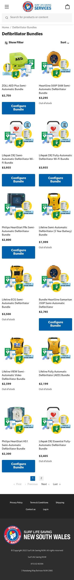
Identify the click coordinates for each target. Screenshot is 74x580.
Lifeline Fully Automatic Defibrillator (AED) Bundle (54, 374)
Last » (57, 484)
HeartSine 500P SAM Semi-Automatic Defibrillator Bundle (55, 90)
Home (5, 27)
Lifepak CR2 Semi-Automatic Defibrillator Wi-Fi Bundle (18, 159)
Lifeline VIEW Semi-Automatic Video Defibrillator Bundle (13, 376)
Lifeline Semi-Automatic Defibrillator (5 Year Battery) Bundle (55, 231)
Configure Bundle (18, 108)
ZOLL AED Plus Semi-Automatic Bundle (14, 88)
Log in (45, 510)
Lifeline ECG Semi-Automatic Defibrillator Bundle (15, 304)
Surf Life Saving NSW (37, 557)
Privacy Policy (16, 503)
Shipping (60, 503)
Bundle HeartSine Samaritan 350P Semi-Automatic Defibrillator (55, 304)
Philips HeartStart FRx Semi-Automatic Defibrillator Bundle (18, 231)
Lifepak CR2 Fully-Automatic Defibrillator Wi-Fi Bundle (55, 157)
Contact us (30, 510)
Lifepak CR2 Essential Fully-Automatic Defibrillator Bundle (55, 445)
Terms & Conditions (39, 503)
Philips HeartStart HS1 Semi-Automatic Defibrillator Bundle (15, 445)
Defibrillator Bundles (24, 27)
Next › (45, 484)
